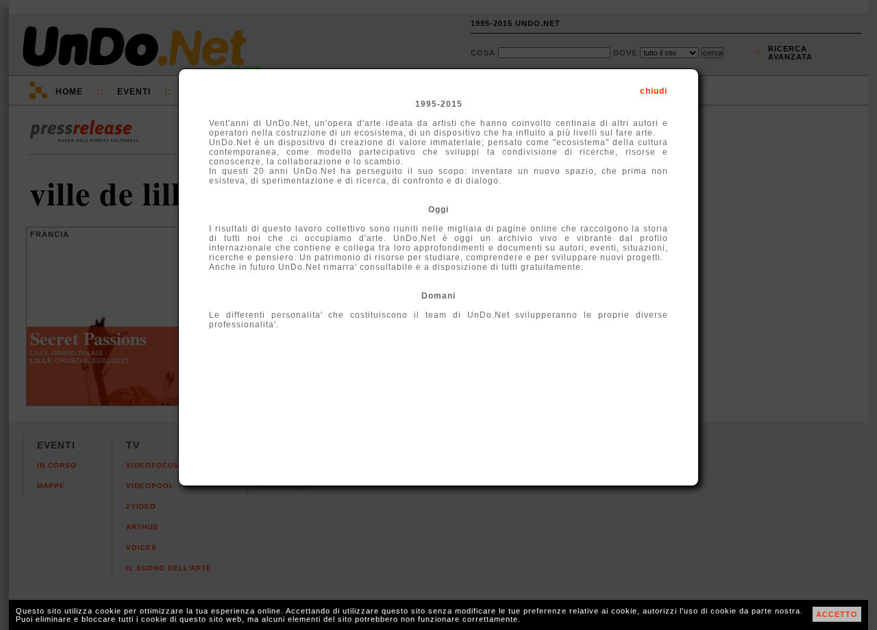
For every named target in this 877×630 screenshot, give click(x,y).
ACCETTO (837, 614)
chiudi (653, 91)
